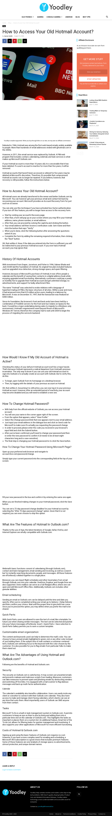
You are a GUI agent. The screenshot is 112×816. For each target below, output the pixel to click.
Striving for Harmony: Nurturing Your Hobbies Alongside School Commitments (99, 134)
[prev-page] (78, 153)
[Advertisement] (37, 118)
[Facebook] (4, 41)
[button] (107, 17)
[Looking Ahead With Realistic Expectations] (82, 103)
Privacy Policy (92, 814)
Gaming (40, 17)
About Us (58, 814)
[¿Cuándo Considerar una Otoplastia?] (82, 124)
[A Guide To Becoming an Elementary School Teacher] (82, 145)
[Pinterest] (14, 41)
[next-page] (81, 153)
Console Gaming (53, 17)
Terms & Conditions (69, 814)
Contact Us (101, 814)
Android (69, 17)
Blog (78, 17)
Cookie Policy (82, 814)
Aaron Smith (8, 36)
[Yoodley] (56, 7)
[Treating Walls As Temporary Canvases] (82, 113)
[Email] (25, 41)
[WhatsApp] (20, 41)
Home (4, 23)
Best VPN (86, 17)
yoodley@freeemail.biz (45, 806)
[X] (9, 41)
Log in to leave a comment (11, 770)
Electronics (27, 17)
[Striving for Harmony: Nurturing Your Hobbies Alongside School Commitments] (82, 135)
